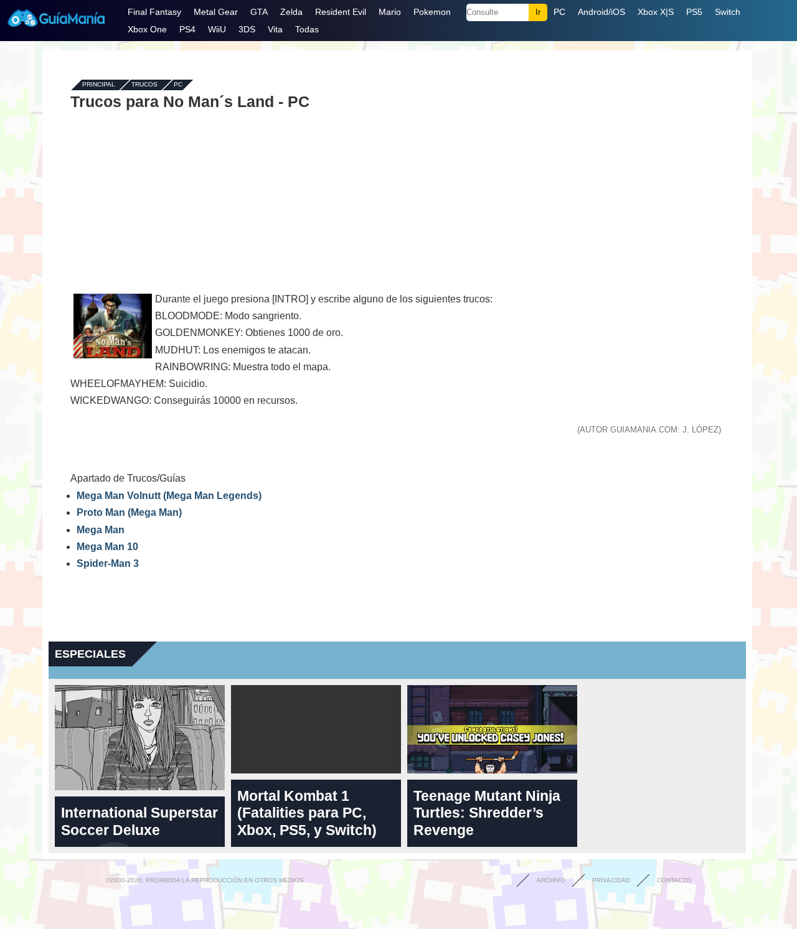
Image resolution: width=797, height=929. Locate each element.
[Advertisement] (397, 200)
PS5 (694, 12)
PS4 (187, 29)
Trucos (144, 85)
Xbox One (147, 29)
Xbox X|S (656, 12)
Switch (727, 12)
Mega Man (101, 530)
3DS (246, 29)
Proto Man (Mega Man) (129, 512)
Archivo (551, 880)
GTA (259, 12)
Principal (98, 85)
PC (559, 12)
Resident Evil (340, 12)
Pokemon (432, 12)
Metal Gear (216, 12)
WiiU (217, 29)
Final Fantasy (154, 12)
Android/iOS (601, 12)
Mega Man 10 (107, 546)
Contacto (674, 880)
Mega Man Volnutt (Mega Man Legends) (169, 495)
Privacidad (611, 880)
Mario (390, 12)
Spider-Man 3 (108, 563)
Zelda (291, 12)
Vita (275, 29)
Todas (307, 29)
